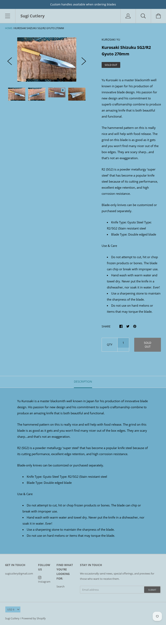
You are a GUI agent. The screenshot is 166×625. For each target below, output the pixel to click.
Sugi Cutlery (12, 618)
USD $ (10, 609)
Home (8, 28)
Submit (152, 589)
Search (60, 586)
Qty (109, 344)
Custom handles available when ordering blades (83, 4)
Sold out (147, 344)
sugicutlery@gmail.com (19, 573)
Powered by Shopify (34, 618)
